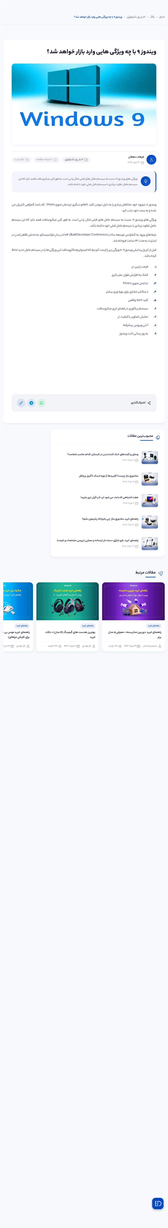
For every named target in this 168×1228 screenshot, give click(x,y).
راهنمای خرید (153, 626)
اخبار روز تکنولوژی (74, 159)
